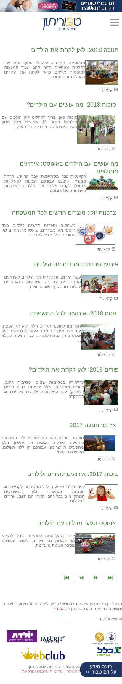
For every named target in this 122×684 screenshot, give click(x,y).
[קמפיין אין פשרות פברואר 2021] (61, 5)
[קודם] (96, 578)
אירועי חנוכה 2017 (93, 425)
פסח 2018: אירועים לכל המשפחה (73, 313)
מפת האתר (77, 671)
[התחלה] (111, 578)
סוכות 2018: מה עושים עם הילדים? (71, 104)
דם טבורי (62, 608)
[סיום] (67, 578)
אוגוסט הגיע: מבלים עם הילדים (76, 523)
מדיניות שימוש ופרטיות (42, 671)
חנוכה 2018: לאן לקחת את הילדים (74, 50)
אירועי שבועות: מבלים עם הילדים (76, 264)
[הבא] (82, 578)
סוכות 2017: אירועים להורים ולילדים (72, 474)
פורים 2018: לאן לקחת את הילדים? (73, 369)
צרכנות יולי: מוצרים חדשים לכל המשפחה (64, 212)
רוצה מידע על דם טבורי (100, 670)
